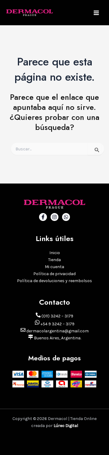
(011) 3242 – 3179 (57, 316)
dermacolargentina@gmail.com (57, 331)
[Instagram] (54, 217)
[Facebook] (43, 217)
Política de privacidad (54, 273)
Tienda (54, 259)
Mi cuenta (54, 266)
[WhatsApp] (66, 217)
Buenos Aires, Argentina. (57, 338)
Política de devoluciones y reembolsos (54, 280)
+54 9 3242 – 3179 (57, 324)
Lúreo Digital (66, 425)
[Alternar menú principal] (96, 12)
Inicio (54, 252)
